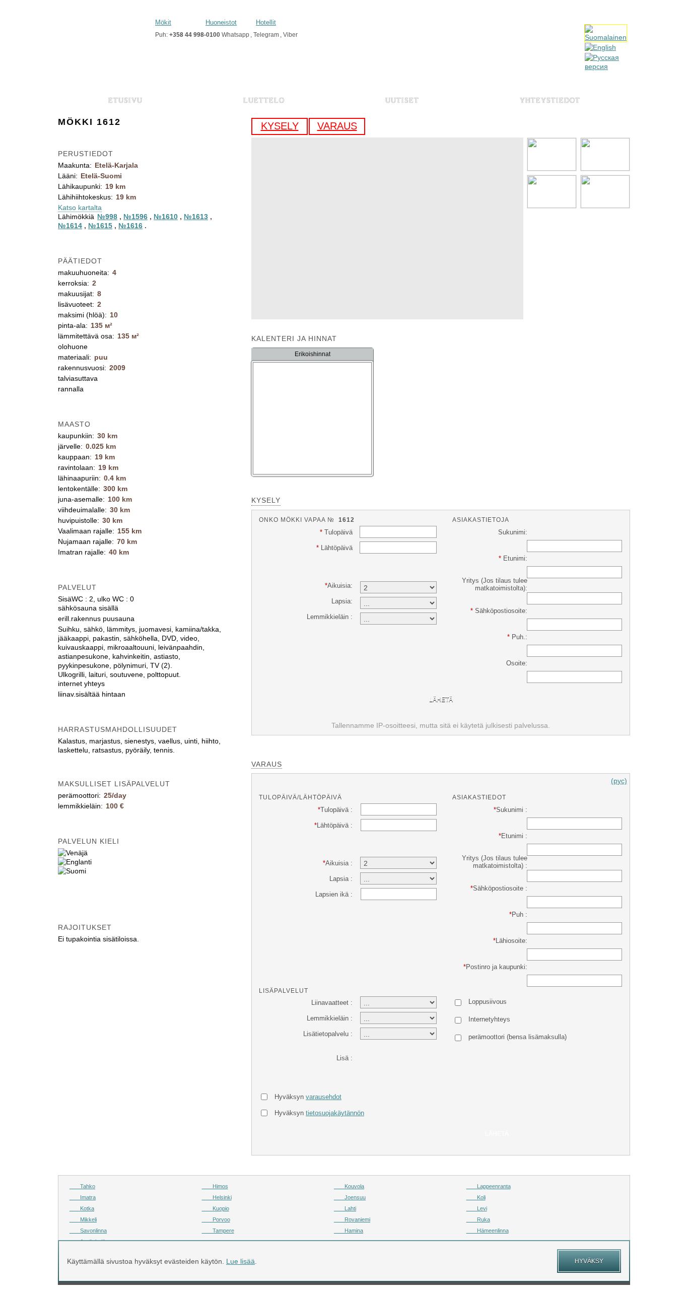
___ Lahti (345, 1208)
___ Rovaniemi (352, 1219)
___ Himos (215, 1186)
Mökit (163, 22)
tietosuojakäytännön (335, 1113)
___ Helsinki (217, 1197)
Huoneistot (221, 22)
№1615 (100, 226)
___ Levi (476, 1208)
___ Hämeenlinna (487, 1231)
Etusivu (125, 100)
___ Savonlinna (88, 1231)
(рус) (619, 781)
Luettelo (264, 100)
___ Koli (476, 1197)
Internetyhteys (489, 1019)
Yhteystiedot (550, 100)
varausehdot (323, 1097)
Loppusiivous (487, 1001)
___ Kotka (82, 1208)
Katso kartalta (80, 207)
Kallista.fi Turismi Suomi (103, 29)
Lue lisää (240, 1261)
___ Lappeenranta (488, 1186)
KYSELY (280, 125)
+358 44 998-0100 (194, 34)
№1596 (135, 217)
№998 (107, 217)
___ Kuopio (215, 1208)
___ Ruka (478, 1219)
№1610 (166, 217)
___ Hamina (348, 1231)
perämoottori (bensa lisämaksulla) (517, 1037)
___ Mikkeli (83, 1219)
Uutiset (402, 100)
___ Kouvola (349, 1186)
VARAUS (337, 125)
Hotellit (266, 22)
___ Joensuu (350, 1197)
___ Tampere (218, 1231)
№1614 (70, 226)
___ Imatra (83, 1197)
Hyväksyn (307, 1097)
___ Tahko (82, 1186)
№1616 (130, 226)
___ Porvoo (216, 1219)
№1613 (196, 217)
